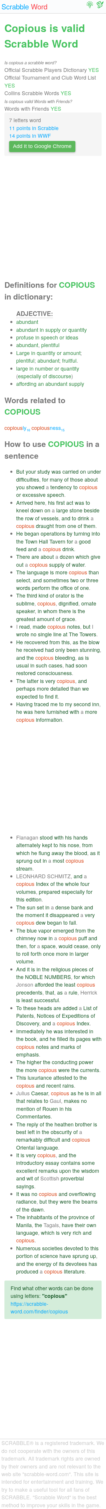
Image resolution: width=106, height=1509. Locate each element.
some (88, 1162)
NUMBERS (57, 976)
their (80, 1225)
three (92, 580)
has (93, 1263)
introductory (30, 1162)
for (45, 479)
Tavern (57, 541)
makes (72, 1100)
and (66, 518)
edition (34, 899)
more (61, 572)
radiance (26, 1201)
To (19, 1008)
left (31, 1131)
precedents (29, 992)
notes (73, 626)
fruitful (69, 360)
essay (52, 1162)
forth (36, 953)
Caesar (39, 1093)
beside (92, 510)
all (98, 1093)
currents (89, 1070)
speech (49, 337)
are (35, 556)
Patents (25, 1015)
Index (42, 883)
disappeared (64, 914)
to (75, 487)
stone (75, 510)
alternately (28, 845)
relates (34, 1100)
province (79, 1217)
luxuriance (40, 1077)
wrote (22, 634)
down (36, 510)
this (66, 642)
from (60, 525)
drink (83, 518)
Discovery (27, 1023)
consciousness (54, 673)
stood (46, 837)
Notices (45, 1015)
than (94, 572)
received (34, 649)
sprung (24, 860)
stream (24, 868)
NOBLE (34, 976)
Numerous (28, 1248)
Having (24, 704)
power (86, 1062)
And (21, 969)
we (85, 688)
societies (52, 1248)
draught (45, 525)
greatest (25, 619)
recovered (36, 642)
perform (41, 587)
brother (83, 1124)
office (66, 587)
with (74, 711)
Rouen (50, 1108)
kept (47, 845)
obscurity (61, 1131)
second (82, 704)
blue (32, 930)
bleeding (65, 657)
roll (25, 953)
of (45, 376)
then (21, 946)
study (43, 471)
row (29, 518)
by (69, 533)
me (54, 704)
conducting (64, 1062)
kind (43, 595)
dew (41, 922)
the (20, 518)
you (20, 487)
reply (32, 1124)
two (74, 580)
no (34, 634)
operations (53, 533)
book (31, 1038)
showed (35, 487)
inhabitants (39, 1217)
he (19, 649)
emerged (63, 930)
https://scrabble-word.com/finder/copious (39, 1307)
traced (41, 704)
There (23, 556)
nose (73, 845)
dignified (68, 603)
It (17, 1155)
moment (34, 914)
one (71, 525)
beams (89, 1201)
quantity (77, 329)
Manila (24, 1225)
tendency (61, 487)
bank (77, 907)
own (91, 1225)
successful (46, 1000)
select (23, 580)
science (49, 1255)
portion (24, 1255)
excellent (26, 1170)
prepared (49, 891)
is (52, 572)
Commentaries (33, 1116)
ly (17, 427)
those (76, 479)
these (29, 1008)
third (32, 595)
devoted (73, 1248)
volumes (26, 891)
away (58, 853)
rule (73, 992)
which (82, 556)
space (49, 946)
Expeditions (75, 1015)
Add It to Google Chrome (42, 146)
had (49, 649)
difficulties (27, 479)
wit (29, 1178)
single (45, 634)
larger (82, 953)
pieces (79, 969)
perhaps (25, 688)
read (24, 626)
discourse (60, 376)
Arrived (24, 502)
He (19, 533)
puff (82, 938)
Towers (88, 634)
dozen (67, 556)
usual (22, 665)
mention (25, 1108)
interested (76, 1031)
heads (45, 1008)
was (56, 471)
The (20, 572)
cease (81, 946)
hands (80, 837)
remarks (48, 1170)
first (60, 502)
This (21, 1077)
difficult (52, 1139)
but (86, 626)
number (44, 368)
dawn (37, 1209)
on (83, 471)
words (23, 587)
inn (95, 704)
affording (26, 383)
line (57, 634)
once (48, 953)
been (72, 649)
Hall (43, 541)
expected (27, 696)
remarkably (29, 1139)
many (56, 479)
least (69, 984)
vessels (50, 518)
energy (43, 1263)
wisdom (90, 1170)
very (50, 680)
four (85, 883)
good (85, 541)
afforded (44, 984)
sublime (25, 603)
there (65, 611)
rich (77, 1232)
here (39, 502)
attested (62, 1077)
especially (29, 376)
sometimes (56, 580)
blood (80, 853)
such (41, 665)
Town (31, 541)
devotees (76, 1263)
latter (33, 680)
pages (83, 1038)
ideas (72, 337)
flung (44, 853)
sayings (25, 1186)
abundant (27, 321)
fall (72, 922)
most (58, 860)
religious (61, 969)
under (94, 471)
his (51, 502)
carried (70, 471)
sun (31, 907)
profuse (25, 337)
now (42, 938)
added (70, 1008)
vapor (45, 930)
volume (24, 961)
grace (68, 619)
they (53, 1201)
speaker (25, 611)
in (42, 329)
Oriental (25, 1147)
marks (68, 1046)
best (21, 1131)
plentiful (50, 345)
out (20, 564)
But (20, 471)
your (31, 471)
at (65, 634)
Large (23, 352)
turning (82, 533)
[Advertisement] (53, 219)
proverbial (72, 1178)
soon (81, 665)
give (95, 556)
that (49, 992)
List (87, 1008)
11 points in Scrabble (34, 128)
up (93, 1255)
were (64, 1070)
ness (48, 427)
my (68, 704)
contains (70, 1162)
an (41, 383)
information (49, 719)
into (96, 533)
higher (34, 1062)
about (91, 479)
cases (55, 665)
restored (26, 673)
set (40, 907)
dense (62, 907)
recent (53, 1085)
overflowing (82, 1193)
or (64, 329)
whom (50, 611)
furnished (57, 711)
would (65, 946)
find (49, 696)
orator (62, 595)
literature (74, 1271)
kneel (22, 510)
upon (65, 1170)
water (78, 564)
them (89, 525)
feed (21, 549)
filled (62, 1038)
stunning (90, 649)
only (60, 649)
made (39, 626)
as (75, 642)
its (72, 1038)
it (56, 696)
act (69, 502)
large (22, 368)
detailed (59, 688)
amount (71, 352)
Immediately (30, 1031)
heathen (64, 1124)
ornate (88, 603)
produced (27, 1271)
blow (94, 642)
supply (53, 329)
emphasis (27, 1054)
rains (68, 1085)
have (67, 1225)
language (38, 572)
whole (72, 883)
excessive (34, 494)
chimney (26, 938)
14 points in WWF (30, 135)
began (31, 533)
